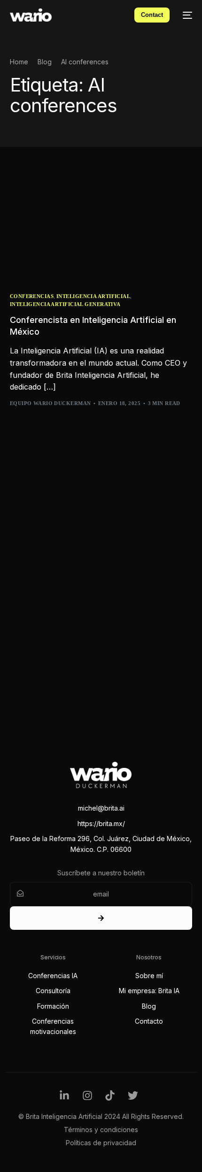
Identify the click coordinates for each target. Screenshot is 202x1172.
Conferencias (32, 296)
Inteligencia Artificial (93, 296)
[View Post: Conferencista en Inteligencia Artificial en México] (101, 227)
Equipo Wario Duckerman (50, 403)
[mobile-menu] (185, 15)
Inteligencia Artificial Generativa (65, 304)
